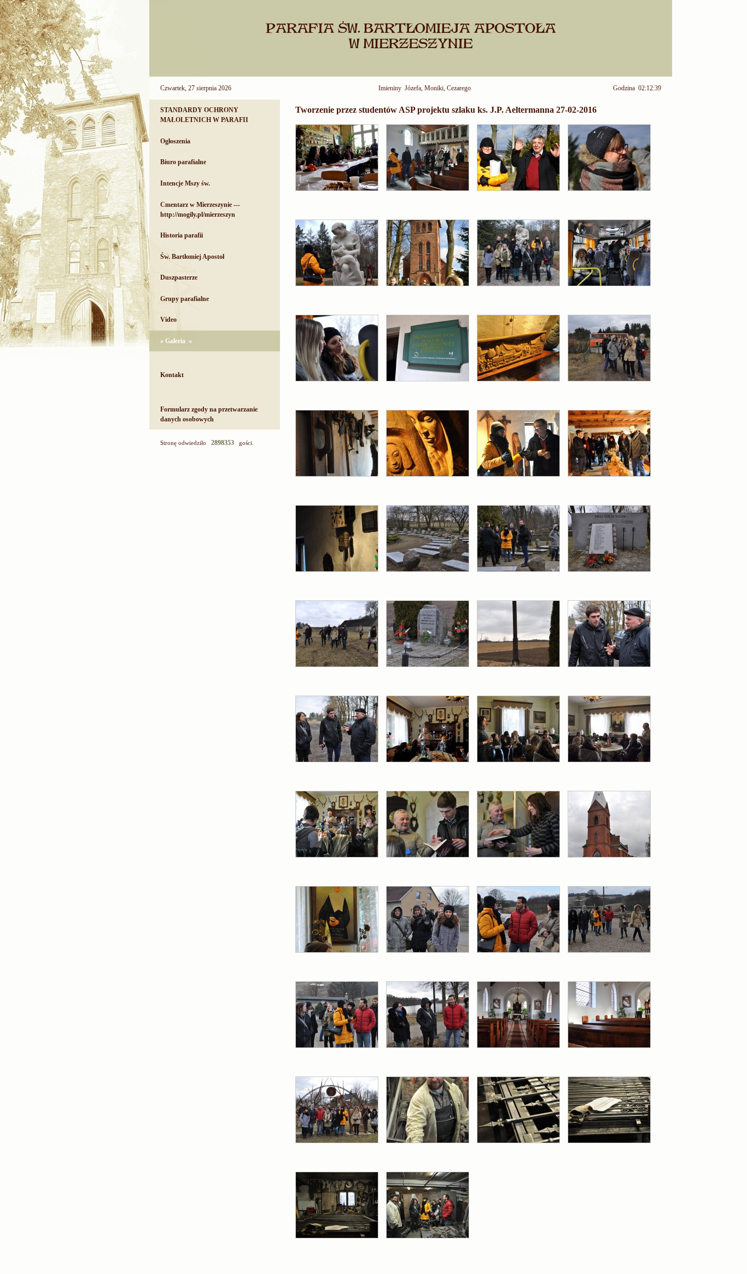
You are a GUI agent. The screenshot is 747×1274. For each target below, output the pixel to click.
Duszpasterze (178, 277)
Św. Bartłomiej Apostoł (192, 256)
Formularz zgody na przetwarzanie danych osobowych (209, 414)
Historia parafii (181, 235)
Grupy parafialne (184, 299)
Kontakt (172, 375)
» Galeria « (176, 341)
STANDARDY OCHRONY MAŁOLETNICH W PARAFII (204, 115)
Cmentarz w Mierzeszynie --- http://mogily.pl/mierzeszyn (200, 209)
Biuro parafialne (183, 162)
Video (168, 319)
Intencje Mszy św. (185, 183)
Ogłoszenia (175, 141)
